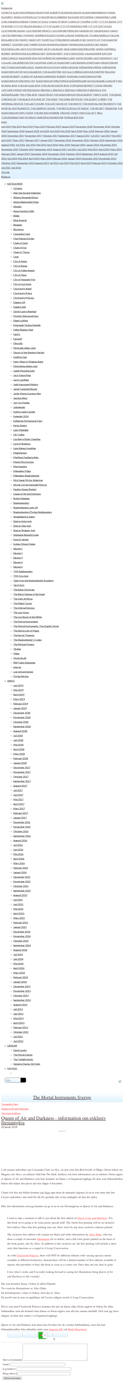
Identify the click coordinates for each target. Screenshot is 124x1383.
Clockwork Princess (64, 30)
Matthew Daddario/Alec (17, 67)
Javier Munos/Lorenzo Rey (28, 53)
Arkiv (4, 122)
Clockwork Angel (13, 30)
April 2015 (104, 149)
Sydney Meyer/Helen (26, 90)
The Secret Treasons (103, 108)
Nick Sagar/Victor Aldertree (42, 71)
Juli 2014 (18, 954)
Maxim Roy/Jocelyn (47, 67)
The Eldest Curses (95, 99)
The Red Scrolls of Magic (72, 108)
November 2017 (33, 135)
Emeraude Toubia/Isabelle (92, 35)
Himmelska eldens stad (84, 44)
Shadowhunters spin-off (18, 81)
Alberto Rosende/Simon (66, 12)
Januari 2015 (23, 153)
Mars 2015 (116, 149)
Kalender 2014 (28, 58)
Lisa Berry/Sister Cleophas (29, 62)
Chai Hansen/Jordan (15, 21)
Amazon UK (56, 1329)
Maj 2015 (93, 149)
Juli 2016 (20, 144)
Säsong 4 (83, 90)
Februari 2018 (102, 131)
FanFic (24, 39)
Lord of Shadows (58, 62)
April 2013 (86, 163)
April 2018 (76, 131)
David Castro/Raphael (24, 311)
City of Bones (20, 265)
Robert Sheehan (67, 76)
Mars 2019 (40, 126)
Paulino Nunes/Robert (24, 489)
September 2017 (67, 135)
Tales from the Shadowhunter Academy (65, 94)
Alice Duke (95, 1234)
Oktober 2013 (8, 163)
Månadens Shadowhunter (26, 475)
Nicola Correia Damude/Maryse (83, 71)
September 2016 (114, 140)
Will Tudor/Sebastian (24, 662)
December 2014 (38, 153)
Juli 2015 (72, 149)
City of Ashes (107, 21)
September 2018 (16, 131)
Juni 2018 (55, 131)
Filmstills (48, 39)
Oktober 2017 (50, 135)
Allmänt (7, 17)
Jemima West (54, 53)
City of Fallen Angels (28, 26)
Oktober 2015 (26, 149)
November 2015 (9, 149)
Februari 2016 (78, 144)
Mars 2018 (88, 131)
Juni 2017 (106, 135)
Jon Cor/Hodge (74, 53)
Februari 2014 (59, 158)
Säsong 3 (71, 90)
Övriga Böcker (73, 117)
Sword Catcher (21, 539)
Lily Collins (18, 434)
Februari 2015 (8, 153)
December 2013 (90, 158)
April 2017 (6, 140)
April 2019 (28, 126)
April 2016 (52, 144)
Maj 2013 (75, 163)
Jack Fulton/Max (31, 49)
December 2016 (62, 140)
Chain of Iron (58, 21)
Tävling (65, 112)
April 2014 (34, 158)
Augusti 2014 (106, 153)
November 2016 (80, 140)
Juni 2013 (64, 163)
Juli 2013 (54, 163)
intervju (30, 117)
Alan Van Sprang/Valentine (31, 12)
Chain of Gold (38, 21)
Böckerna (87, 17)
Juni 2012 (16, 167)
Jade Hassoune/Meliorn (79, 49)
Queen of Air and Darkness (38, 76)
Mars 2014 (46, 158)
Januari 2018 (20, 762)
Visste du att (87, 112)
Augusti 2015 (60, 149)
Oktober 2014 (73, 153)
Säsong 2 (58, 90)
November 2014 (56, 153)
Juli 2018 (44, 131)
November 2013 (107, 158)
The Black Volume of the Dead (37, 99)
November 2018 (101, 126)
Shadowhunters (90, 76)
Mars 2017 (18, 140)
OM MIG (12, 1068)
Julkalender (93, 53)
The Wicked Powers (46, 112)
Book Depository (77, 1329)
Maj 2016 (41, 144)
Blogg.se (5, 176)
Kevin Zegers (84, 58)
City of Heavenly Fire (74, 26)
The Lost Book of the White (63, 103)
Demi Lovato (20, 1050)
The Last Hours (34, 103)
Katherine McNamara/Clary (56, 58)
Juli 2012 (6, 167)
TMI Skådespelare (23, 571)
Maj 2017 (116, 135)
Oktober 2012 (115, 163)
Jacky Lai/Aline (53, 49)
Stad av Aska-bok (22, 521)
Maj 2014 (23, 158)
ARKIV (11, 680)
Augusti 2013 (42, 163)
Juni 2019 (6, 126)
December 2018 (83, 126)
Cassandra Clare (105, 17)
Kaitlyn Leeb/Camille (24, 411)
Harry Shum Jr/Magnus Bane (49, 44)
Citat (94, 21)
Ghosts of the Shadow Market (28, 352)
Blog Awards (58, 17)
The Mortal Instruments (99, 103)
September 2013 (25, 163)
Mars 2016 (64, 144)
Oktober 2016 (97, 140)
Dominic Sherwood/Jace (39, 35)
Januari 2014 (74, 158)
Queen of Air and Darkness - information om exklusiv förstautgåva (53, 1120)
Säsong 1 (46, 90)
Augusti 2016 (8, 144)
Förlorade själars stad (70, 39)
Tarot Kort (100, 94)
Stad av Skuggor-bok (55, 85)
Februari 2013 (99, 163)
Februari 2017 (32, 140)
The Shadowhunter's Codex (27, 639)
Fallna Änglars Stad (23, 329)
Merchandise (69, 67)
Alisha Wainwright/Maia (98, 12)
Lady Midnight (103, 58)
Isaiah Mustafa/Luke (24, 370)
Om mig (5, 172)
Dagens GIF (86, 30)
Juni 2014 (12, 158)
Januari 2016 (92, 144)
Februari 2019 (53, 126)
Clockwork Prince (38, 30)
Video (74, 112)
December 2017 (15, 135)
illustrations (43, 1239)
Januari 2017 (47, 140)
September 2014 (90, 153)
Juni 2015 (82, 149)
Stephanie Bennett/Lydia (86, 85)
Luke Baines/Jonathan (85, 62)
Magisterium (109, 62)
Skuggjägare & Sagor (101, 81)
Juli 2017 (95, 135)
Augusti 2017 (83, 135)
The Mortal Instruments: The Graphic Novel (36, 626)
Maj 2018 (65, 131)
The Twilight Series (23, 1059)
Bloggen (74, 17)
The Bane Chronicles (24, 589)
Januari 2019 (68, 126)
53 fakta (6, 12)
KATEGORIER (14, 183)
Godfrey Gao (20, 44)
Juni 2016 (31, 144)
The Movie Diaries (23, 1054)
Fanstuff (35, 39)
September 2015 (43, 149)
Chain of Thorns (79, 21)
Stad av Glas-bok (29, 85)
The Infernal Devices (24, 607)
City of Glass (50, 26)
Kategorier (7, 8)
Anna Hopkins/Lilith (27, 17)
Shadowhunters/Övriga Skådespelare (61, 81)
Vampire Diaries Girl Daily (26, 1063)
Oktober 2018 (20, 721)
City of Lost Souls (100, 26)
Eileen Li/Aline (65, 35)
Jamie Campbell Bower (25, 388)
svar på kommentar (50, 117)
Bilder (45, 17)
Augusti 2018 (32, 131)
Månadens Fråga (90, 67)
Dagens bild (102, 30)
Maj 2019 (17, 126)
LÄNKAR (12, 1045)
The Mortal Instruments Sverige (62, 1097)
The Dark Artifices (70, 99)
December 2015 (108, 144)
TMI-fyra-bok (28, 94)
